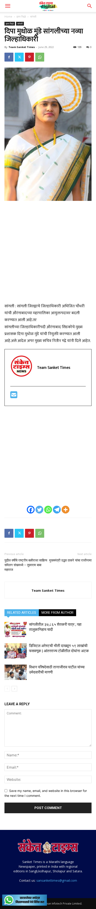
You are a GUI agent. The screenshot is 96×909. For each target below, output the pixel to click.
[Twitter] (19, 57)
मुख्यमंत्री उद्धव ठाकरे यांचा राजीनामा (70, 560)
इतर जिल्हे (21, 16)
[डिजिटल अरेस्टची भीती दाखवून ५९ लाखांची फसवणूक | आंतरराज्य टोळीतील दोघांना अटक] (15, 651)
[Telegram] (57, 509)
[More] (65, 509)
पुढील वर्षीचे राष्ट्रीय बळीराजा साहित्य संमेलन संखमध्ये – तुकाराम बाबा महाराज (25, 565)
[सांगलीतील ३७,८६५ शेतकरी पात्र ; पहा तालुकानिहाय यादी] (15, 629)
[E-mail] (13, 396)
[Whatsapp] (48, 509)
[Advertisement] (48, 254)
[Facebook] (8, 57)
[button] (7, 6)
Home (8, 16)
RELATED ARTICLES (21, 613)
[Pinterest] (29, 57)
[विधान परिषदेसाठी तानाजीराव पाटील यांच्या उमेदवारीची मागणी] (15, 672)
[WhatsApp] (39, 57)
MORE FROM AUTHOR (57, 613)
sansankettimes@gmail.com (56, 880)
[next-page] (14, 688)
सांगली (33, 16)
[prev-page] (7, 688)
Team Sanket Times (21, 47)
